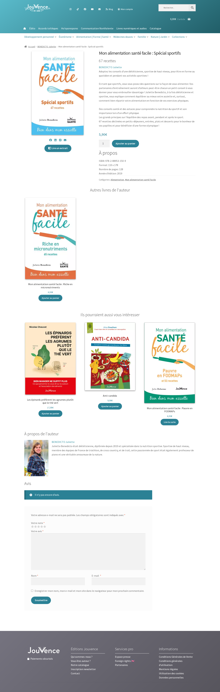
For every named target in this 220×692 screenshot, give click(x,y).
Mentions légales (168, 669)
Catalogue (155, 28)
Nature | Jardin (159, 36)
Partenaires (121, 665)
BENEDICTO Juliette (47, 46)
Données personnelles (171, 677)
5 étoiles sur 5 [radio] (44, 526)
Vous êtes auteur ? (81, 661)
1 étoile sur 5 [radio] (32, 526)
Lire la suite (170, 422)
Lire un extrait (59, 148)
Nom (34, 575)
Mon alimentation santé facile (140, 179)
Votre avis (37, 531)
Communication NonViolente (97, 28)
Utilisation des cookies (171, 673)
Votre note (38, 523)
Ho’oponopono (69, 28)
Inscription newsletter (83, 669)
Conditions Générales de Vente (176, 656)
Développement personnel (39, 36)
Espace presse (122, 656)
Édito (32, 28)
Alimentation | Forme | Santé (92, 36)
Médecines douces (123, 36)
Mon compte (126, 9)
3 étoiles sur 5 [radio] (38, 526)
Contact (75, 673)
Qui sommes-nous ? (81, 656)
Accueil (31, 46)
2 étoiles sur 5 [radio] (35, 526)
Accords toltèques (48, 28)
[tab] (41, 434)
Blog (110, 9)
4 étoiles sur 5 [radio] (41, 526)
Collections (178, 36)
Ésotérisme (65, 36)
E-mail (96, 575)
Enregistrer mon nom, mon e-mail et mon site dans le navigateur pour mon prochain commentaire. (89, 590)
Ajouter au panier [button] (50, 298)
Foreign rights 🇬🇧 (124, 661)
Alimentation (117, 179)
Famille (142, 36)
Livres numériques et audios (131, 28)
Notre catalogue (80, 665)
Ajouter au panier (125, 143)
